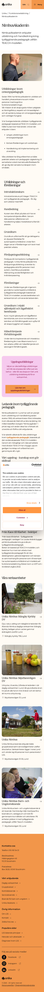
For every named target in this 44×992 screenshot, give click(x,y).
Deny (22, 525)
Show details (32, 503)
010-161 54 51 (14, 850)
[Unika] (7, 4)
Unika (4, 13)
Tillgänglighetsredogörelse (25, 985)
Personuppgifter (8, 985)
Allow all (22, 510)
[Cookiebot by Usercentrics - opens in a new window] (31, 465)
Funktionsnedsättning (18, 13)
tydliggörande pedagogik (18, 437)
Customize (20, 517)
